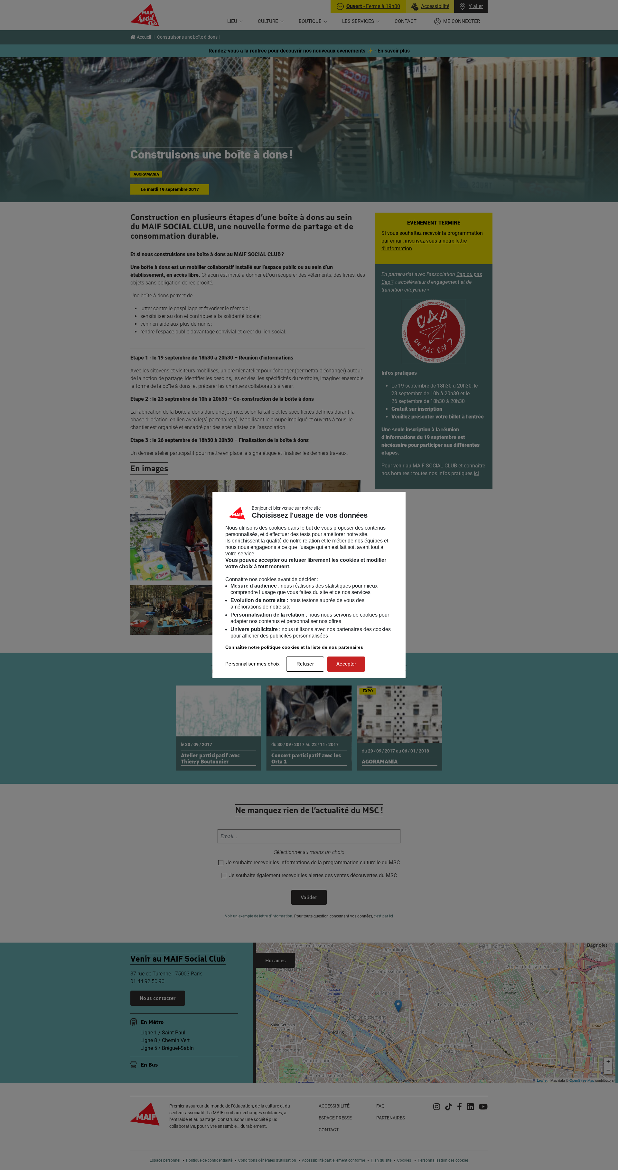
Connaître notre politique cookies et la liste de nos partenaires (294, 647)
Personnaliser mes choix (252, 664)
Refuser (305, 664)
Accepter (346, 664)
